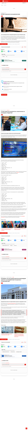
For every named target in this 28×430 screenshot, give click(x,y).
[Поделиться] (26, 428)
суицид (4, 56)
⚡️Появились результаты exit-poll (7, 89)
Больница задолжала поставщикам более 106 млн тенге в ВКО (6, 334)
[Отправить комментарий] (25, 69)
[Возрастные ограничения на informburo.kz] (23, 1)
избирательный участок (6, 245)
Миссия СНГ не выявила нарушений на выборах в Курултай (20, 229)
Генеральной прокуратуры (12, 303)
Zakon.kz (18, 172)
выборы (11, 245)
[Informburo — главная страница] (6, 1)
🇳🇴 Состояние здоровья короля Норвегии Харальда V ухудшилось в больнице (12, 86)
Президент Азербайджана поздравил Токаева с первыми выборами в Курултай (7, 229)
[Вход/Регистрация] (24, 1)
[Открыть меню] (2, 1)
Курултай (15, 245)
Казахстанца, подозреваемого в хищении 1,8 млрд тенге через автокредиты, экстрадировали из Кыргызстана (19, 335)
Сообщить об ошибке (3, 339)
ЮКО (6, 56)
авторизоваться (7, 67)
